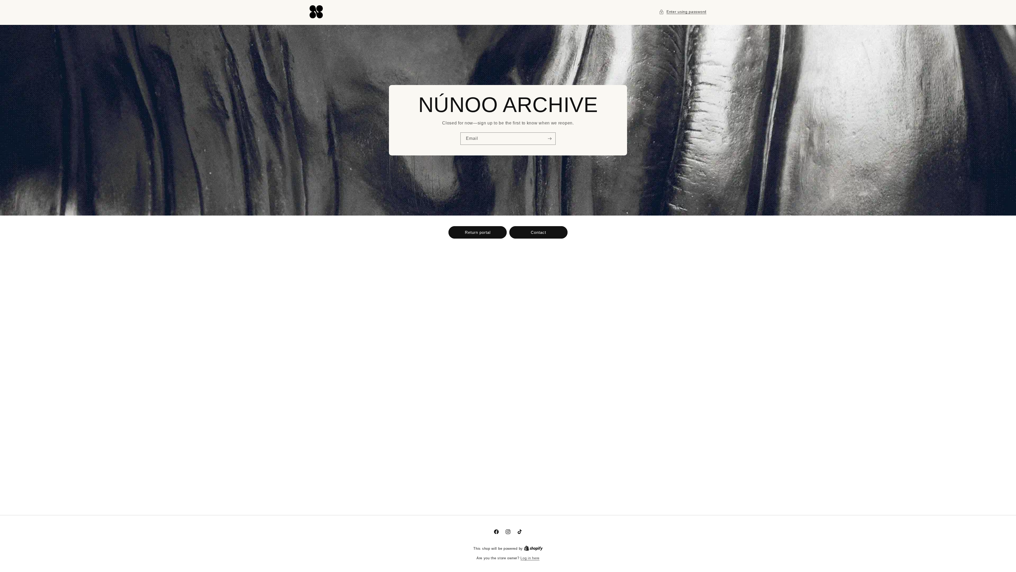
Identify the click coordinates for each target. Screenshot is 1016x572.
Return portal (478, 232)
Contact (538, 232)
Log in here (529, 558)
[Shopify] (533, 549)
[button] (682, 11)
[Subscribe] (549, 138)
